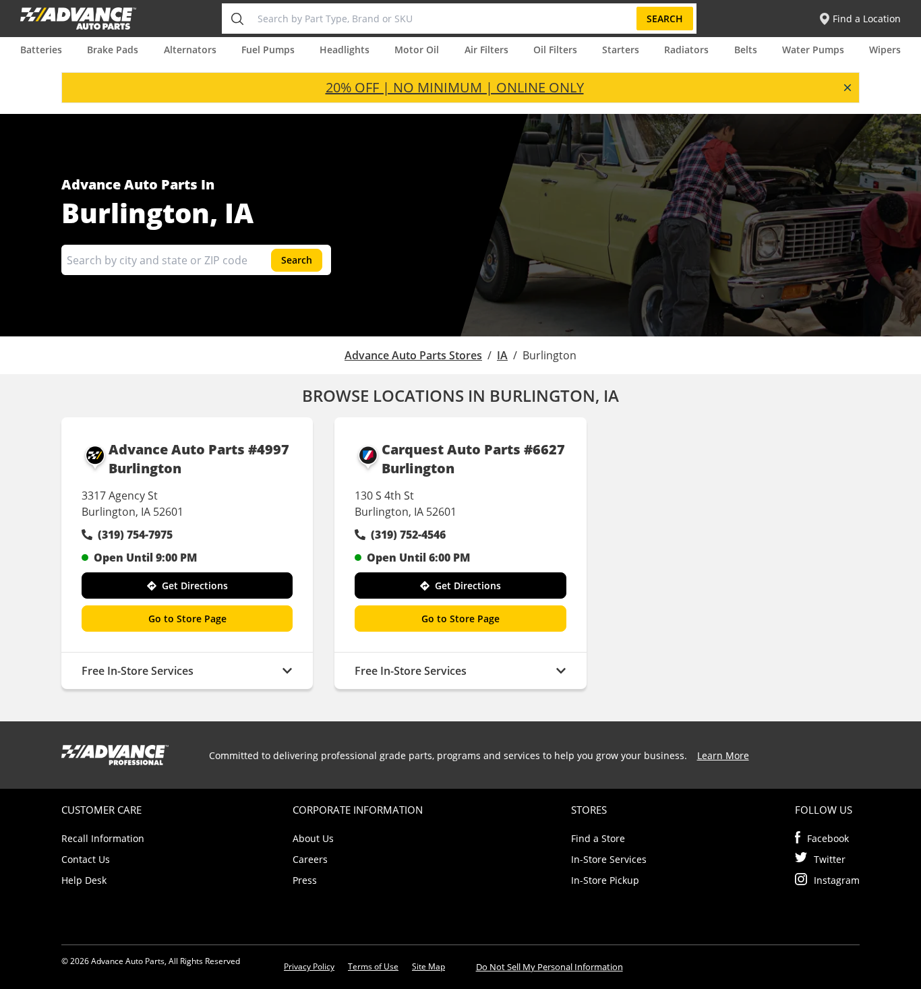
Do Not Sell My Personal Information (549, 967)
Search (665, 18)
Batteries (41, 49)
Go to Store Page (187, 618)
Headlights (344, 49)
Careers (310, 859)
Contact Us (85, 859)
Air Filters (486, 49)
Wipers (885, 49)
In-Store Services (609, 859)
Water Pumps (813, 49)
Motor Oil (416, 49)
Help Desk (84, 880)
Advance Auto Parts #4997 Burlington (199, 458)
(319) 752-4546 (408, 534)
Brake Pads (112, 49)
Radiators (686, 49)
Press (305, 880)
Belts (745, 49)
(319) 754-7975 (135, 534)
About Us (313, 838)
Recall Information (102, 838)
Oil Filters (555, 49)
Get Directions (195, 585)
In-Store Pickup (605, 880)
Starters (620, 49)
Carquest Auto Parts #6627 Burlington (473, 458)
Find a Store (598, 838)
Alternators (190, 49)
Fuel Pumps (268, 49)
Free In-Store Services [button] (138, 670)
